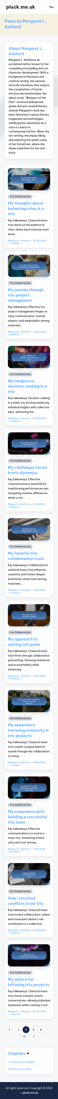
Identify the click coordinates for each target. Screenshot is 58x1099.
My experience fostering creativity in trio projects (28, 730)
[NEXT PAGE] (33, 1036)
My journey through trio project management (26, 295)
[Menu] (51, 7)
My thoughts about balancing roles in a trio (26, 208)
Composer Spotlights (21, 1062)
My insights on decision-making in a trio (27, 386)
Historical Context (19, 1069)
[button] (9, 1029)
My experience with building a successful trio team (27, 817)
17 (24, 1036)
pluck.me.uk (20, 7)
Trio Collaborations (20, 196)
